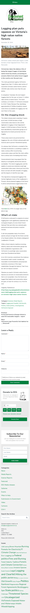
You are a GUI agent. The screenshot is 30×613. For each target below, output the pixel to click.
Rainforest (5, 584)
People (18, 581)
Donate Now (15, 419)
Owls (14, 581)
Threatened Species (18, 593)
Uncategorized (19, 306)
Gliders (25, 565)
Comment (4, 334)
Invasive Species (20, 567)
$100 (13, 410)
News (3, 471)
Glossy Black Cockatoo (7, 568)
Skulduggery (22, 587)
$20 (5, 410)
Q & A (3, 509)
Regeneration (14, 584)
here (5, 209)
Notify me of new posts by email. (11, 379)
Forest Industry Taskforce (10, 562)
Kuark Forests (5, 571)
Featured (10, 301)
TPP (2, 598)
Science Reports (6, 478)
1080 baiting (5, 547)
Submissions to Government (11, 499)
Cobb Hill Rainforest (21, 552)
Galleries (4, 488)
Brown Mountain (15, 547)
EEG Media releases (8, 485)
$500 (19, 410)
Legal (12, 570)
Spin (3, 590)
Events (3, 492)
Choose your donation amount (12, 414)
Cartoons (4, 506)
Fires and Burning (17, 558)
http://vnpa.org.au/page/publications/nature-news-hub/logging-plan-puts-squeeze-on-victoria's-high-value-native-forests (15, 292)
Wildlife (18, 603)
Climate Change (8, 552)
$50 (9, 410)
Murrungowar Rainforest (23, 578)
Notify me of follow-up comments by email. (14, 377)
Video (3, 502)
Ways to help (5, 495)
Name (3, 354)
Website (4, 369)
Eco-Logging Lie (7, 555)
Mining (15, 578)
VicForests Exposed (7, 308)
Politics (3, 306)
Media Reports (18, 301)
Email (3, 361)
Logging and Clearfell (12, 303)
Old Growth (22, 303)
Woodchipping (7, 606)
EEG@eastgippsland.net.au (9, 525)
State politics (10, 306)
